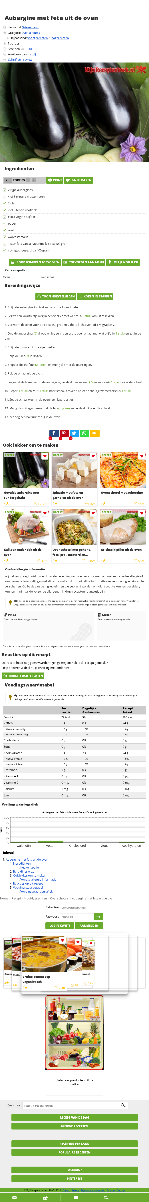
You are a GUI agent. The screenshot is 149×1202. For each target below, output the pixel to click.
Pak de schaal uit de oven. (25, 373)
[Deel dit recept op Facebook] (54, 433)
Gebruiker (52, 907)
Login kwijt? (59, 926)
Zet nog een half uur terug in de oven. (35, 417)
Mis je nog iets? (125, 262)
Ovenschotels (30, 33)
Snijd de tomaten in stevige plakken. (32, 347)
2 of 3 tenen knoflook (22, 210)
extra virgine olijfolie (22, 217)
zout (11, 230)
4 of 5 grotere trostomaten (26, 197)
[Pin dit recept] (64, 433)
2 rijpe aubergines (20, 190)
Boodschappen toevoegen (37, 262)
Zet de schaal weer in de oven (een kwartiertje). (41, 400)
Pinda (12, 615)
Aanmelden (89, 926)
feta (61, 408)
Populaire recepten (74, 1152)
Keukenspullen (30, 867)
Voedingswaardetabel (28, 887)
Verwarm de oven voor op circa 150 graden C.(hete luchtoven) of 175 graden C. (61, 325)
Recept (16, 898)
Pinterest (74, 1179)
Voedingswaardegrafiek (36, 891)
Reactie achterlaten (26, 676)
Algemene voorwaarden (93, 1190)
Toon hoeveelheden (58, 296)
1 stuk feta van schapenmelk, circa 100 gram (38, 244)
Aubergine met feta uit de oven (27, 859)
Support (111, 1190)
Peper (18, 391)
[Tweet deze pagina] (74, 433)
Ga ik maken (81, 180)
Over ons (121, 1190)
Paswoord (52, 917)
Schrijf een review (20, 60)
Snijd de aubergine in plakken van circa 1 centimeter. (44, 307)
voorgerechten (37, 38)
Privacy (75, 1190)
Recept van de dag (74, 1118)
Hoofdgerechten (35, 898)
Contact (66, 1190)
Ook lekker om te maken (29, 875)
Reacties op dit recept (28, 883)
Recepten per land (74, 1144)
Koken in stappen (98, 296)
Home (4, 898)
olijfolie (115, 333)
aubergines (27, 333)
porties (15, 43)
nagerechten (60, 38)
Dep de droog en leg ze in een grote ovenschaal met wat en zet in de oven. (73, 336)
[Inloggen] (98, 916)
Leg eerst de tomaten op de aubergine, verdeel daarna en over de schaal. (75, 382)
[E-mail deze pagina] (95, 433)
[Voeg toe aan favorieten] (44, 456)
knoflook (35, 365)
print (57, 180)
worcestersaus (18, 237)
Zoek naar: (14, 1106)
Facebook (74, 1170)
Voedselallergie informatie (38, 879)
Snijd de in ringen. (25, 356)
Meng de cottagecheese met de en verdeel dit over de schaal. (59, 408)
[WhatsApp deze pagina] (84, 433)
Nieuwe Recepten (74, 1126)
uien (24, 356)
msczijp (32, 54)
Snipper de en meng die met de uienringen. (50, 365)
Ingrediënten (22, 863)
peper (12, 223)
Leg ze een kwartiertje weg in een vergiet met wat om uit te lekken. (61, 316)
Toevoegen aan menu (86, 262)
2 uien (12, 203)
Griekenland (30, 27)
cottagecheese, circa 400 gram (29, 250)
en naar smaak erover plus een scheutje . (70, 391)
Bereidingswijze (23, 871)
